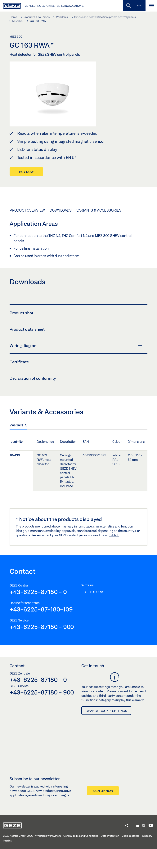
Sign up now (103, 791)
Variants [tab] (18, 425)
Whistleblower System (48, 835)
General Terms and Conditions (80, 835)
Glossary (147, 835)
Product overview (27, 210)
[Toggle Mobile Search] (128, 5)
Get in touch (92, 665)
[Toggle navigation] (151, 5)
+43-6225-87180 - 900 (42, 626)
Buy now (26, 172)
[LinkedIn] (137, 825)
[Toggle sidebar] (140, 5)
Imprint (7, 840)
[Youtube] (150, 825)
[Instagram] (144, 825)
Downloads (61, 210)
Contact (17, 665)
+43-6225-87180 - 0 (38, 591)
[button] (126, 825)
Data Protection (110, 835)
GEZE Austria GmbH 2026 (18, 835)
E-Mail (114, 535)
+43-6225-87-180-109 (41, 609)
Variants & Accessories (98, 210)
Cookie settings (130, 835)
